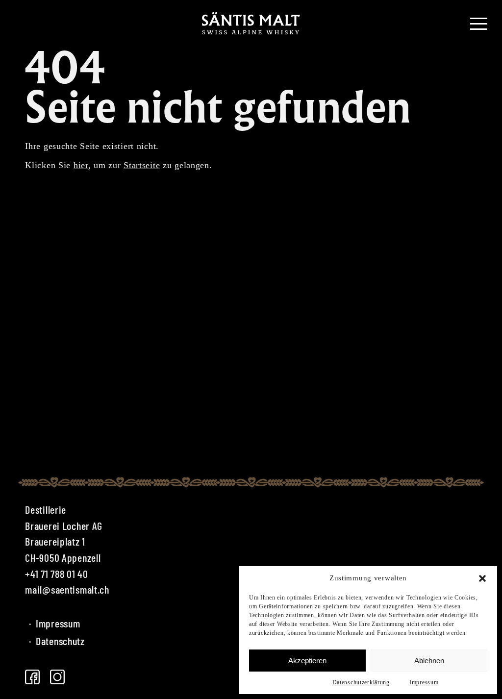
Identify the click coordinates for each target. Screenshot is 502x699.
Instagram (57, 677)
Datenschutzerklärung (361, 682)
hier (81, 165)
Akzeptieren (307, 660)
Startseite (142, 165)
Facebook (32, 677)
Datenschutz (57, 640)
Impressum (423, 682)
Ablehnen (429, 660)
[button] (482, 578)
